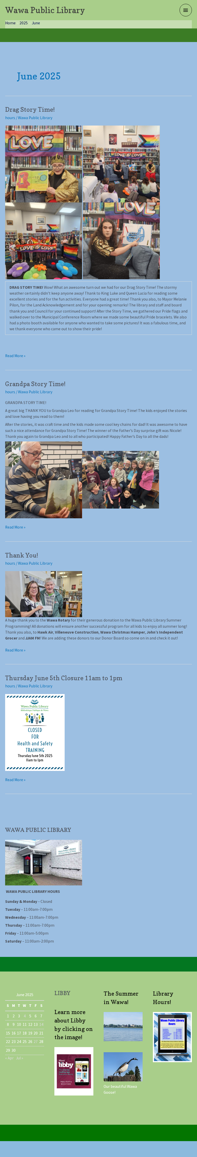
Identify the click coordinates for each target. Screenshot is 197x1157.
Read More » (15, 356)
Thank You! (21, 555)
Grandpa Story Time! (35, 384)
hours (10, 117)
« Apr (9, 1058)
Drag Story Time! (30, 109)
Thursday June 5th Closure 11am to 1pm (63, 678)
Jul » (19, 1058)
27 (36, 1041)
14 (41, 1024)
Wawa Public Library (45, 10)
